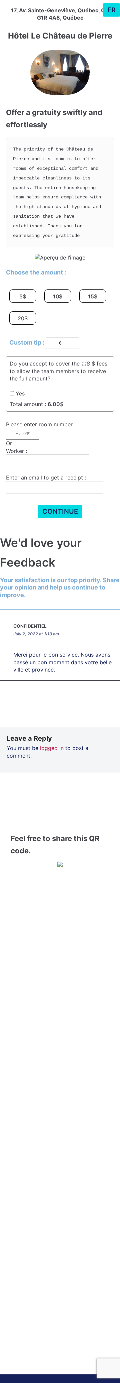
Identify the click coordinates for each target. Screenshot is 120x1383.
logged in (52, 748)
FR (111, 10)
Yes (20, 393)
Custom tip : (26, 342)
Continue (60, 511)
